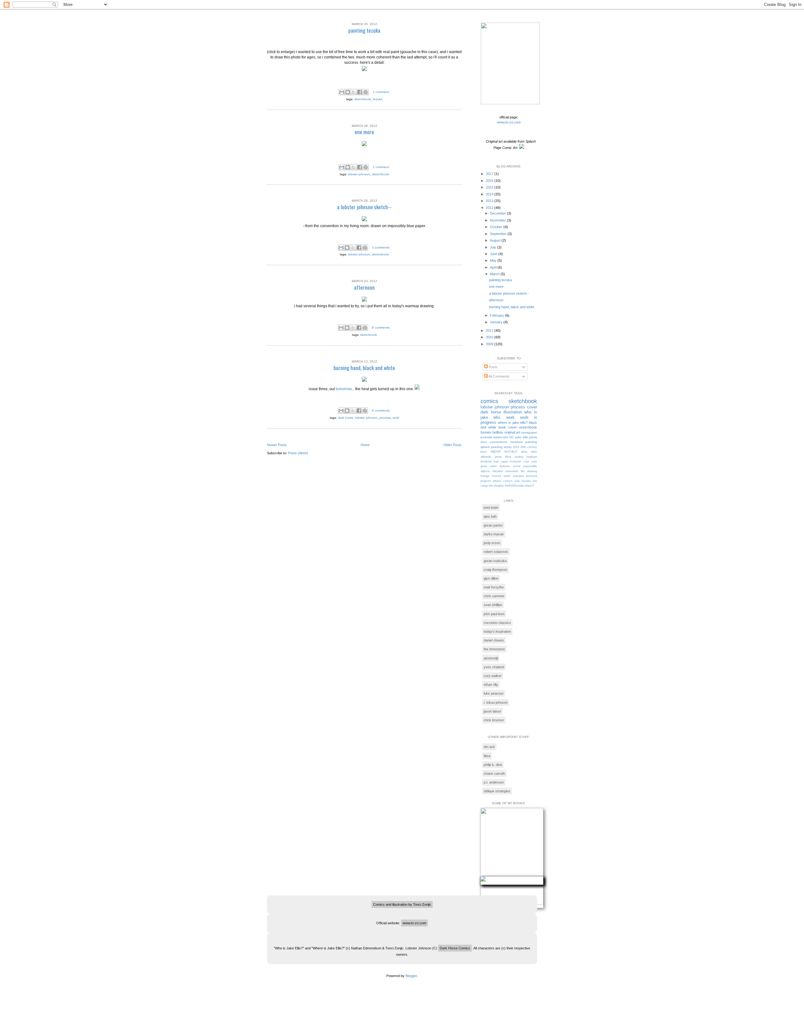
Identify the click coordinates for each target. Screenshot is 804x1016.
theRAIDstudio (514, 485)
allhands (486, 456)
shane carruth (494, 773)
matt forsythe (494, 587)
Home (365, 445)
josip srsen (492, 543)
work (396, 417)
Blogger (411, 976)
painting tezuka (364, 30)
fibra (487, 756)
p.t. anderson (494, 782)
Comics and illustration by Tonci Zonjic (402, 904)
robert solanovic (496, 552)
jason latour (492, 711)
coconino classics (497, 623)
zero (484, 442)
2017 (490, 174)
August (496, 240)
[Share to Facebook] (359, 92)
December (498, 213)
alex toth (490, 516)
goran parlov (493, 525)
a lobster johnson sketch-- (364, 207)
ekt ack (489, 747)
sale (517, 481)
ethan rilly (491, 684)
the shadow (496, 485)
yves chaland (494, 667)
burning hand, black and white (364, 368)
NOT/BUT (511, 451)
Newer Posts (277, 445)
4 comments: (381, 410)
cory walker (493, 676)
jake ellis (521, 437)
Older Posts (452, 445)
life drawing (529, 471)
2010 (490, 337)
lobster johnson (359, 174)
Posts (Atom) (298, 453)
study (508, 447)
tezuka (378, 99)
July (493, 247)
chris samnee (494, 596)
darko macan (494, 534)
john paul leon (494, 614)
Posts (492, 367)
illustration (512, 412)
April (493, 267)
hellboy (497, 432)
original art (512, 432)
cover (532, 407)
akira (524, 451)
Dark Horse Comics (455, 948)
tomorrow (343, 389)
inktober (497, 471)
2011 (490, 330)
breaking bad (489, 461)
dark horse (345, 417)
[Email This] (342, 92)
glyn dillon (491, 578)
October (496, 227)
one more (364, 132)
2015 (490, 187)
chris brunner (494, 720)
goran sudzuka (495, 561)
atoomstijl (491, 658)
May (493, 260)
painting (531, 442)
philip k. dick (493, 765)
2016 (490, 181)
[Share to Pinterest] (365, 92)
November (498, 220)
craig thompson (495, 569)
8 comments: (381, 327)
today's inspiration (497, 631)
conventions (498, 442)
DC (511, 437)
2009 (490, 344)
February (497, 315)
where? (529, 485)
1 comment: (381, 91)
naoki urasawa (513, 476)
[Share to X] (353, 92)
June (494, 254)
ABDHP (496, 451)
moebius (516, 442)
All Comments (498, 376)
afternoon (364, 287)
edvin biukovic (500, 466)
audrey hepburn (526, 456)
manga (485, 476)
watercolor (500, 437)
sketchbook (362, 99)
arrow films (503, 456)
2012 (490, 208)
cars (526, 461)
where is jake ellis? (513, 422)
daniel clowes (494, 640)
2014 (490, 194)
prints (533, 437)
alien (534, 451)
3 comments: (381, 247)
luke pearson (493, 693)
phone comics (503, 481)
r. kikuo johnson (496, 702)
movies (496, 476)
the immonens (494, 649)
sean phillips (493, 605)
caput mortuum (511, 461)
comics (489, 401)
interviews (512, 471)
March (495, 274)
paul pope (491, 507)
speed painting (492, 447)
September (499, 234)
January (496, 322)
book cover (507, 427)
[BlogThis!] (348, 92)
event (516, 466)
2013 (490, 201)
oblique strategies (497, 791)
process (385, 417)
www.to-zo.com (509, 122)
